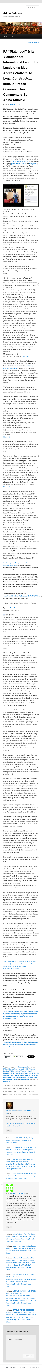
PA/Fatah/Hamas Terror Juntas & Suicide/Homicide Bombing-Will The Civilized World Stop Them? (19, 1070)
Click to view (7, 437)
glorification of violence (18, 164)
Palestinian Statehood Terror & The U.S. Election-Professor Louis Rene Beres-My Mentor (20, 1077)
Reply (9, 1130)
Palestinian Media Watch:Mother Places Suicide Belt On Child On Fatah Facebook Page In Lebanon (21, 1074)
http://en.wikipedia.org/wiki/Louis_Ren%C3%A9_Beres (22, 596)
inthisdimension (11, 1111)
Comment (28, 1356)
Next (36, 43)
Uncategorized (23, 1067)
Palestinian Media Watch (20, 161)
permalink (6, 1081)
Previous (29, 43)
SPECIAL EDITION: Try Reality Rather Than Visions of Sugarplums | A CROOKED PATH (19, 1140)
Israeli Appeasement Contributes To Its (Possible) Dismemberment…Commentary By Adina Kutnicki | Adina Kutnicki (21, 1175)
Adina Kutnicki (12, 13)
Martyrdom (32, 164)
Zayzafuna (25, 356)
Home (5, 36)
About (12, 36)
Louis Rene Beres (12, 608)
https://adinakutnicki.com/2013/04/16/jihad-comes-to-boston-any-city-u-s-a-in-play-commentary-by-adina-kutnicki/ (20, 1044)
